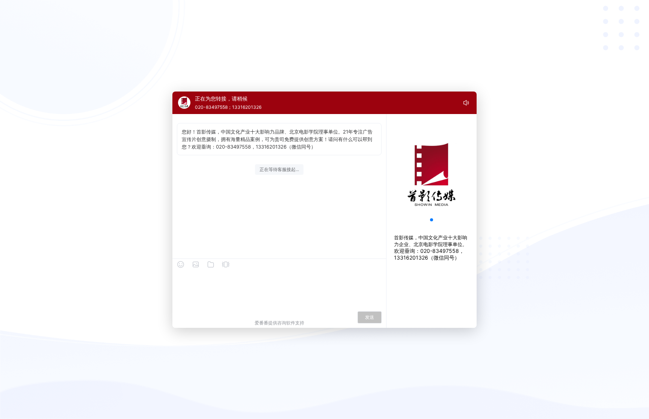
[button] (431, 219)
